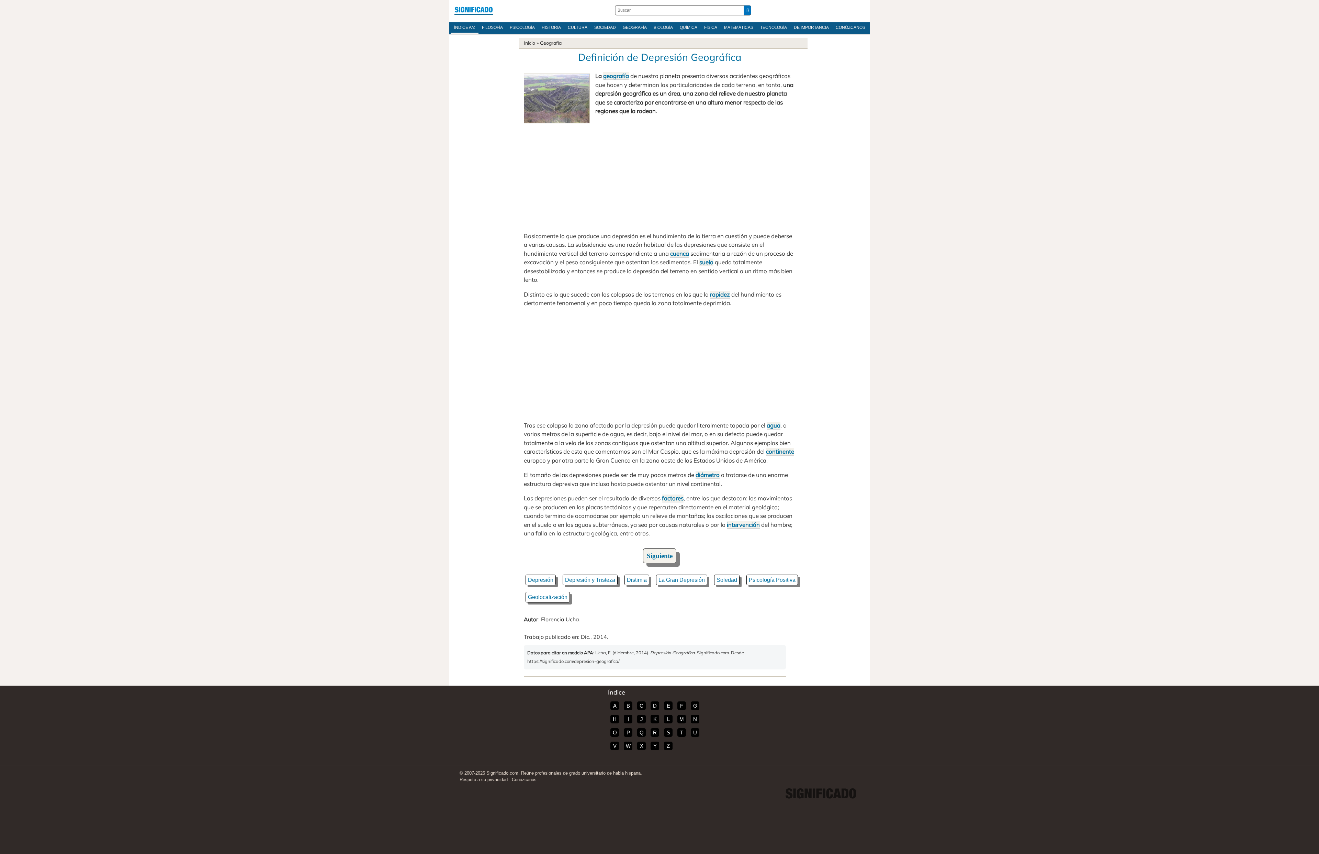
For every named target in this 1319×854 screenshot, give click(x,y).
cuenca (679, 253)
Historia (551, 27)
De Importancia (811, 27)
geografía (616, 75)
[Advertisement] (659, 175)
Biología (663, 27)
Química (688, 27)
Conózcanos (850, 27)
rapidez (720, 294)
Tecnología (773, 27)
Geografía (635, 27)
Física (710, 27)
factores (673, 498)
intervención (743, 524)
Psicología (522, 27)
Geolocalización (547, 597)
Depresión (540, 580)
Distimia (637, 580)
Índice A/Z (464, 27)
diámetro (708, 474)
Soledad (727, 580)
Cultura (577, 27)
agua (773, 425)
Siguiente (660, 555)
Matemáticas (738, 27)
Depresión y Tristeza (590, 580)
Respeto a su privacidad (484, 779)
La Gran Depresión (681, 580)
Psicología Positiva (772, 580)
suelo (706, 262)
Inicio (529, 43)
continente (780, 451)
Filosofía (492, 27)
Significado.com (473, 10)
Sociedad (605, 27)
